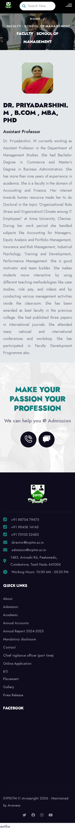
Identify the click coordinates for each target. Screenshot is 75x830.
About (7, 598)
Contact (9, 647)
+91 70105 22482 (25, 534)
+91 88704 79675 (25, 519)
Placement (11, 679)
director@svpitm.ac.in (27, 542)
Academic (10, 615)
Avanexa (14, 805)
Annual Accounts (16, 623)
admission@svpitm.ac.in (28, 550)
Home (35, 19)
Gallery (8, 687)
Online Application (17, 663)
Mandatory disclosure (19, 639)
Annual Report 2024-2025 (23, 631)
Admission (10, 606)
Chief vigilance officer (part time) (28, 655)
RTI (5, 671)
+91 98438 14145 (25, 527)
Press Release (13, 695)
